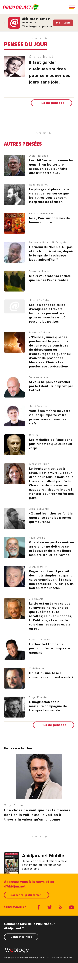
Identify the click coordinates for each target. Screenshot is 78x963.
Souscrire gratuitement (26, 895)
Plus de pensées (51, 103)
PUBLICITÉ (38, 38)
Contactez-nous (21, 936)
